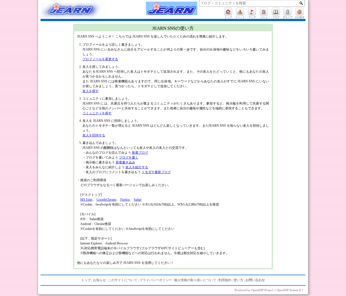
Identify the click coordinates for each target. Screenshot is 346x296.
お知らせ (99, 280)
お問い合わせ (255, 280)
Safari (137, 199)
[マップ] (252, 12)
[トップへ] (78, 11)
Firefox (125, 199)
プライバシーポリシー (155, 280)
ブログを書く (128, 157)
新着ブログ (140, 152)
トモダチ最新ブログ (156, 172)
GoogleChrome (106, 199)
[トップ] (228, 12)
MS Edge (86, 199)
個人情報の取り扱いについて (195, 280)
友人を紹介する (136, 167)
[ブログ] (276, 12)
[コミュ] (264, 12)
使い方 (238, 280)
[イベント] (240, 12)
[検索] (301, 3)
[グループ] (288, 12)
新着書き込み (125, 162)
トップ (86, 280)
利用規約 (224, 280)
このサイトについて (122, 280)
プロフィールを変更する (100, 59)
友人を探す (90, 91)
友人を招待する (93, 135)
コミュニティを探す (97, 113)
